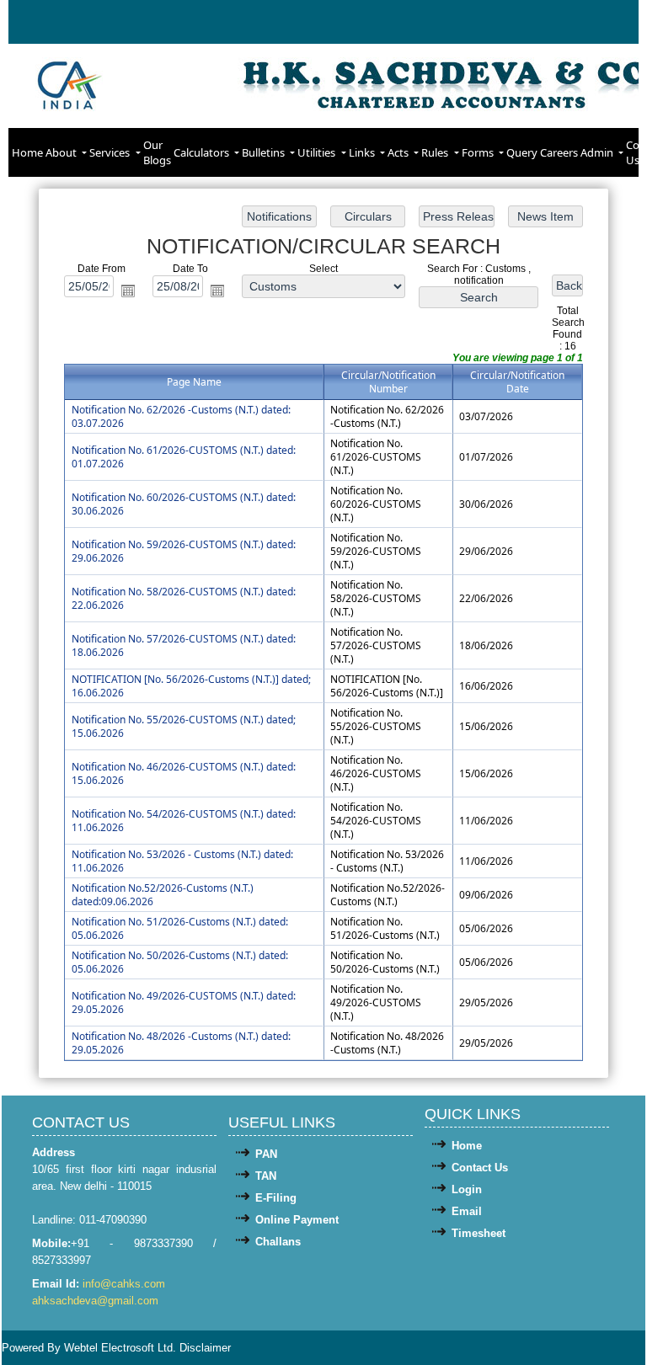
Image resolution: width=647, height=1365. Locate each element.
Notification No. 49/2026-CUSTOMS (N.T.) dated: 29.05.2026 (184, 1002)
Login (467, 1189)
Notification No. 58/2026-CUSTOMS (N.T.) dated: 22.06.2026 (184, 598)
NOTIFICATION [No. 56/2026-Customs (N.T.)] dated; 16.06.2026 (191, 686)
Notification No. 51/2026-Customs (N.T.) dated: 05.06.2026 (180, 928)
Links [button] (363, 152)
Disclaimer (205, 1347)
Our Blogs (157, 152)
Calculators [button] (203, 152)
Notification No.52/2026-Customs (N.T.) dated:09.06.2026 (163, 895)
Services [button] (110, 152)
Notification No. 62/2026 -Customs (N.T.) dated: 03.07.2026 (181, 416)
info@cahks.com (124, 1283)
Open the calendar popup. (128, 290)
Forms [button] (479, 152)
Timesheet (478, 1233)
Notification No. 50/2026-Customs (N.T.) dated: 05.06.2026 (180, 962)
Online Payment (297, 1219)
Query (521, 152)
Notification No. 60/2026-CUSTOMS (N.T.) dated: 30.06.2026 (184, 504)
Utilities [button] (317, 152)
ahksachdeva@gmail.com (95, 1300)
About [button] (62, 152)
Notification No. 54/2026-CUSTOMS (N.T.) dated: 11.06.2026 (184, 820)
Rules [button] (436, 152)
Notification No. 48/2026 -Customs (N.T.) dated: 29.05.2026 (181, 1043)
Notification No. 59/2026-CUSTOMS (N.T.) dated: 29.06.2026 (184, 551)
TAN (265, 1176)
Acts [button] (399, 152)
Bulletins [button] (264, 152)
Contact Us (480, 1167)
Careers (559, 152)
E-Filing (276, 1198)
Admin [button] (598, 152)
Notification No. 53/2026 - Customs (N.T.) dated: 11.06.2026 (182, 861)
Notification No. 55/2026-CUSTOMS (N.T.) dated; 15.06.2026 (184, 726)
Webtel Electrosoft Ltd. (120, 1347)
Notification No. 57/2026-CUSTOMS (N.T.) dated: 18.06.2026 (184, 645)
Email (467, 1211)
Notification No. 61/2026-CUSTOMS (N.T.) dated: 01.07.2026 (184, 457)
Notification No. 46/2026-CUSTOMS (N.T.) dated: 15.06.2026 (184, 773)
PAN (266, 1154)
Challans (278, 1241)
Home (27, 152)
